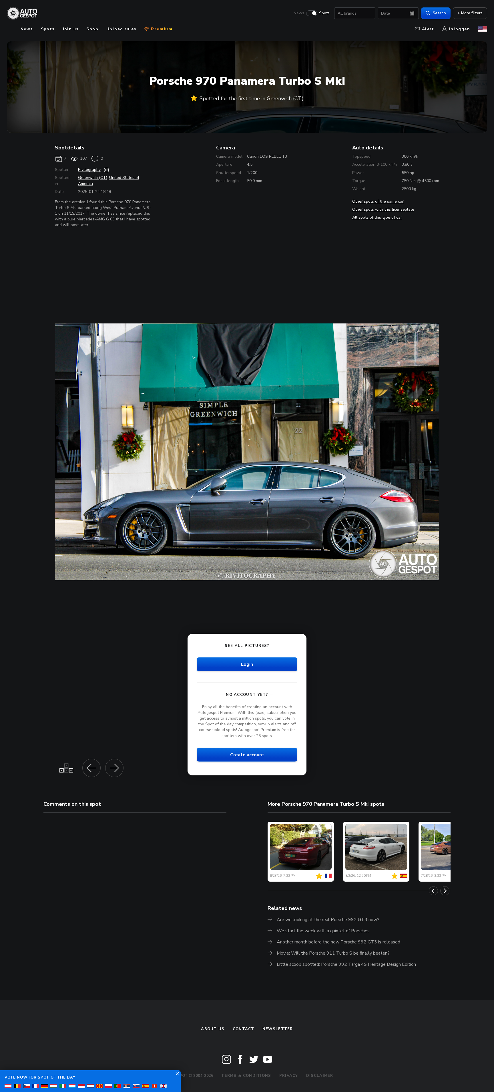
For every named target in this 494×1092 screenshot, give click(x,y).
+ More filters (470, 13)
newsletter (277, 1029)
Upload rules (121, 29)
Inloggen (459, 29)
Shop (92, 29)
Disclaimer (319, 1075)
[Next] (445, 890)
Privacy (288, 1075)
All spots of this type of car (377, 217)
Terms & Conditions (246, 1075)
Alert (428, 29)
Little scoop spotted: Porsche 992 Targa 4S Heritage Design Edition (346, 964)
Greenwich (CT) (92, 177)
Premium (161, 29)
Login (247, 664)
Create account (247, 754)
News (299, 13)
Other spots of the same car (378, 201)
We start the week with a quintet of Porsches (323, 931)
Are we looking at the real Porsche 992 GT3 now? (328, 920)
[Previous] (433, 890)
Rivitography (89, 169)
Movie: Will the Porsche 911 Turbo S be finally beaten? (333, 953)
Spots (324, 13)
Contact (243, 1029)
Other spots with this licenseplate (383, 209)
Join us (71, 29)
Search (439, 13)
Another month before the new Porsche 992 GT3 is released (338, 942)
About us (212, 1029)
